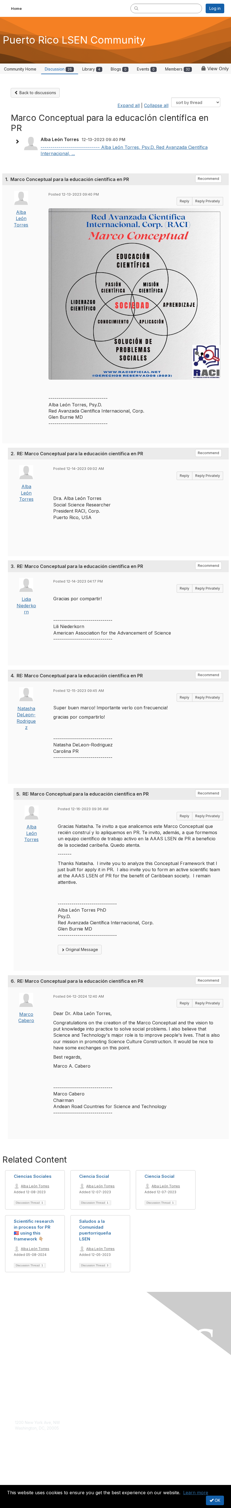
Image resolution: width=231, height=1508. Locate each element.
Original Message (81, 949)
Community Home (20, 69)
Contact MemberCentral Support (45, 1433)
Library (91, 69)
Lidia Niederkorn (26, 605)
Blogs (118, 69)
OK (217, 1500)
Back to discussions (37, 92)
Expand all (128, 105)
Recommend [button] (208, 178)
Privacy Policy (28, 1481)
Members (177, 69)
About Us (23, 1470)
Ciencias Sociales (33, 1176)
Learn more (195, 1492)
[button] (18, 142)
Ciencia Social (94, 1176)
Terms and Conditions (35, 1476)
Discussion (58, 69)
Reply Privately (207, 201)
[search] (136, 8)
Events (146, 69)
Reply (184, 201)
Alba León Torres (21, 218)
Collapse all (156, 105)
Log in (215, 8)
